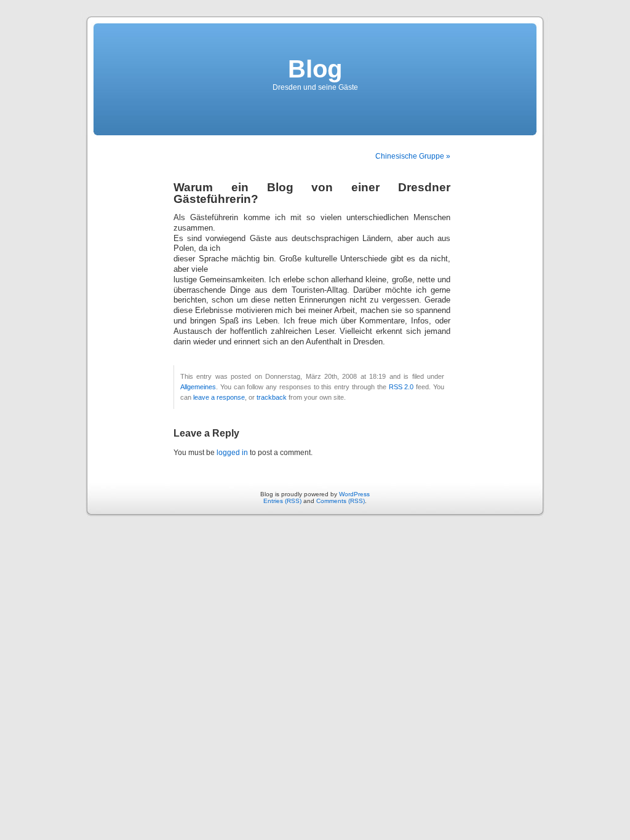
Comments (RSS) (340, 500)
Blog (315, 68)
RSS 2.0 (401, 386)
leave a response (219, 397)
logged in (232, 452)
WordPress (354, 494)
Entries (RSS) (282, 500)
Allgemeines (198, 386)
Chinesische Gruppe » (412, 156)
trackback (272, 397)
